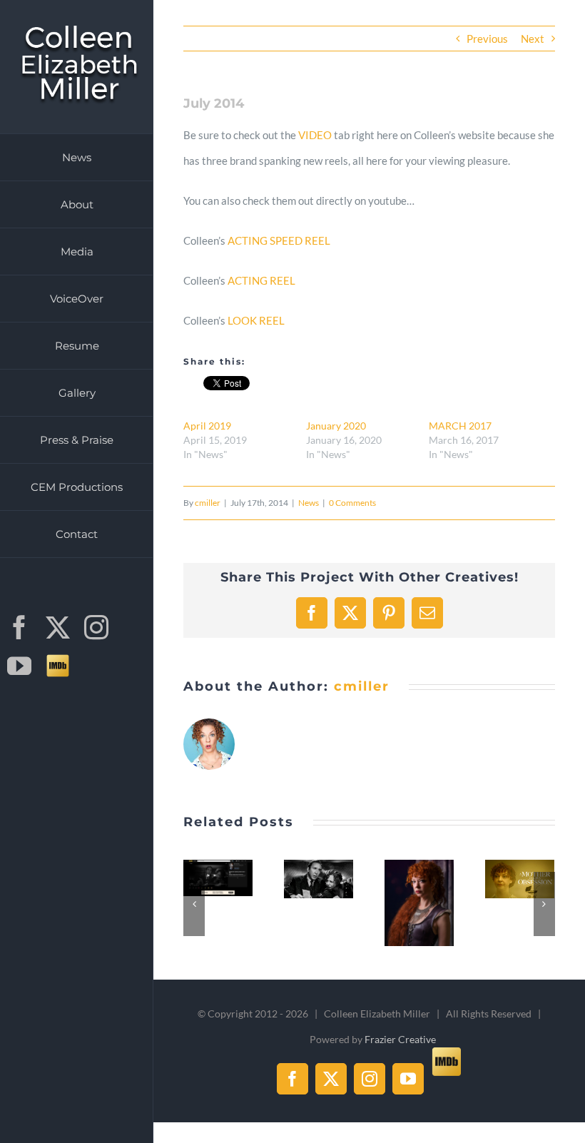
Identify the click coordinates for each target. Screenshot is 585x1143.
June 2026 (216, 864)
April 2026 (418, 889)
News (308, 502)
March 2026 (518, 865)
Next (532, 38)
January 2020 (336, 426)
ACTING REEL (261, 280)
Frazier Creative (400, 1039)
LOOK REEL (256, 320)
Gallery (218, 891)
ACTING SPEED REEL (279, 240)
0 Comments (352, 502)
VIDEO (315, 134)
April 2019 (207, 426)
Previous (487, 38)
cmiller (207, 502)
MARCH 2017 (460, 426)
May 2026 (317, 865)
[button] (194, 904)
